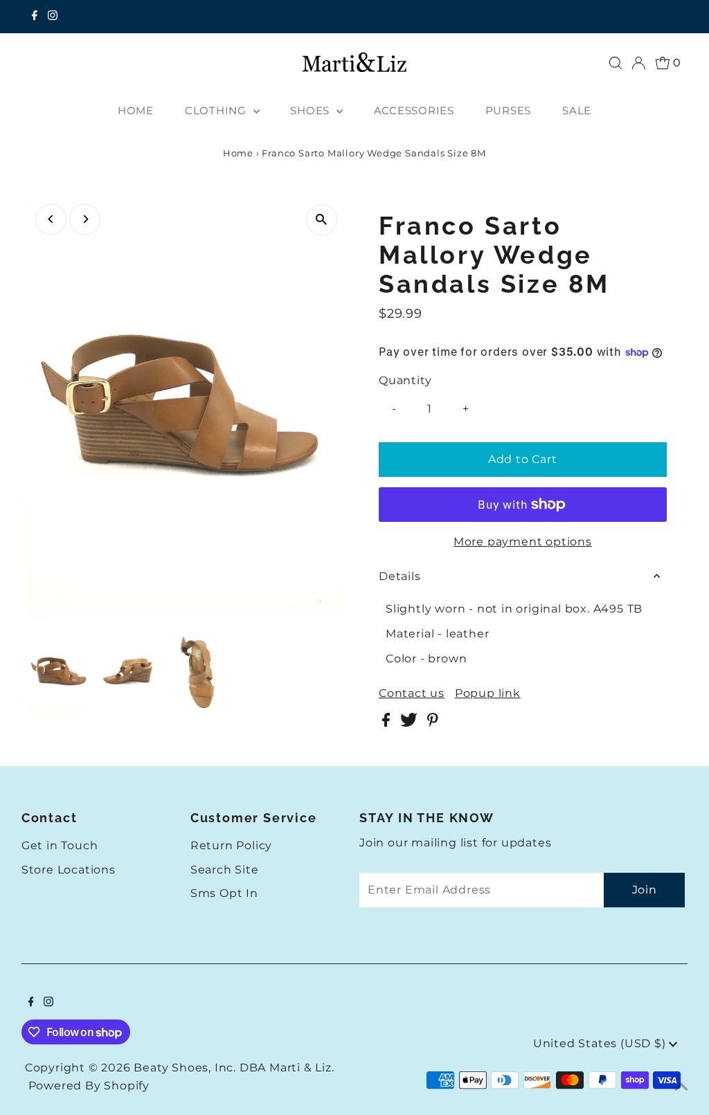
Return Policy (231, 845)
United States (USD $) (601, 1043)
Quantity (405, 380)
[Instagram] (52, 16)
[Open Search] (615, 63)
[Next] (84, 219)
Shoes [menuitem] (311, 110)
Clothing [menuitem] (217, 110)
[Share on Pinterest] (432, 722)
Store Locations (68, 869)
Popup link (488, 693)
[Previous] (50, 219)
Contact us (412, 693)
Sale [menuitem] (576, 110)
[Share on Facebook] (387, 722)
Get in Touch (59, 845)
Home (238, 152)
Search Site (224, 869)
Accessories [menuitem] (414, 110)
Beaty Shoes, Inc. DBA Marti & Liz (232, 1067)
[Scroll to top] (681, 1087)
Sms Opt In (224, 893)
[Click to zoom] (321, 219)
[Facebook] (34, 16)
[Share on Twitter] (410, 722)
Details (400, 576)
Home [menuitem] (136, 110)
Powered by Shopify (89, 1085)
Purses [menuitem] (508, 110)
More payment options (523, 541)
